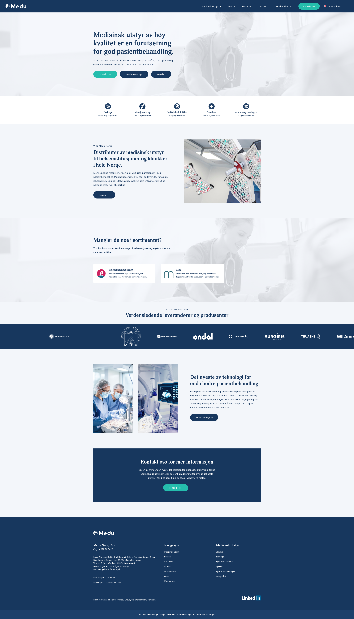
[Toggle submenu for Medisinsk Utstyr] (220, 6)
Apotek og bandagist (225, 571)
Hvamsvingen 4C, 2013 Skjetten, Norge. (111, 566)
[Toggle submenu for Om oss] (268, 6)
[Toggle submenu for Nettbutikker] (290, 6)
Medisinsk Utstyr (171, 552)
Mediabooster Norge (205, 614)
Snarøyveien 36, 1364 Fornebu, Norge (123, 560)
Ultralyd (219, 552)
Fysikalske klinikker (224, 561)
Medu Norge (152, 614)
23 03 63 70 (109, 577)
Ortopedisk (221, 576)
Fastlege (220, 556)
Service (167, 556)
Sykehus (219, 566)
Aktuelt (167, 566)
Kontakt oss (169, 581)
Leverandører (170, 571)
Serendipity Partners (146, 599)
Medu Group (124, 599)
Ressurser (168, 561)
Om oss (167, 576)
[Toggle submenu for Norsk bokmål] (345, 6)
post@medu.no (114, 582)
